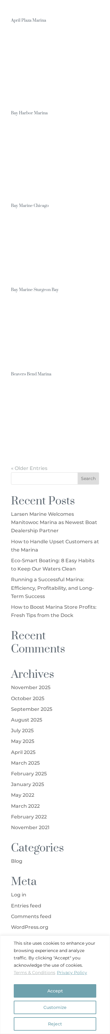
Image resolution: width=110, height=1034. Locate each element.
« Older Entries (29, 468)
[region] (55, 985)
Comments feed (31, 916)
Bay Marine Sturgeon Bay (35, 289)
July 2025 (22, 730)
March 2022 (25, 806)
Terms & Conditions (34, 972)
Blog (16, 861)
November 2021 (30, 827)
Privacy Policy (72, 972)
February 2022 (29, 817)
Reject (55, 1024)
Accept (55, 991)
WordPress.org (29, 927)
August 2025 (26, 720)
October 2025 (27, 698)
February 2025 (29, 774)
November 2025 (30, 687)
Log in (18, 895)
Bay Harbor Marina (29, 112)
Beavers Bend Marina (31, 373)
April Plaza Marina (28, 20)
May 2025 (22, 741)
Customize (55, 1007)
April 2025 (23, 752)
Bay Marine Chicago (30, 205)
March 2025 (25, 763)
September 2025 (31, 709)
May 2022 (22, 795)
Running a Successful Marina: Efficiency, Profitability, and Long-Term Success (52, 588)
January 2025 (27, 784)
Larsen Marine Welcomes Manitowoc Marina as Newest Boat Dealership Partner (54, 522)
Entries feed (26, 906)
